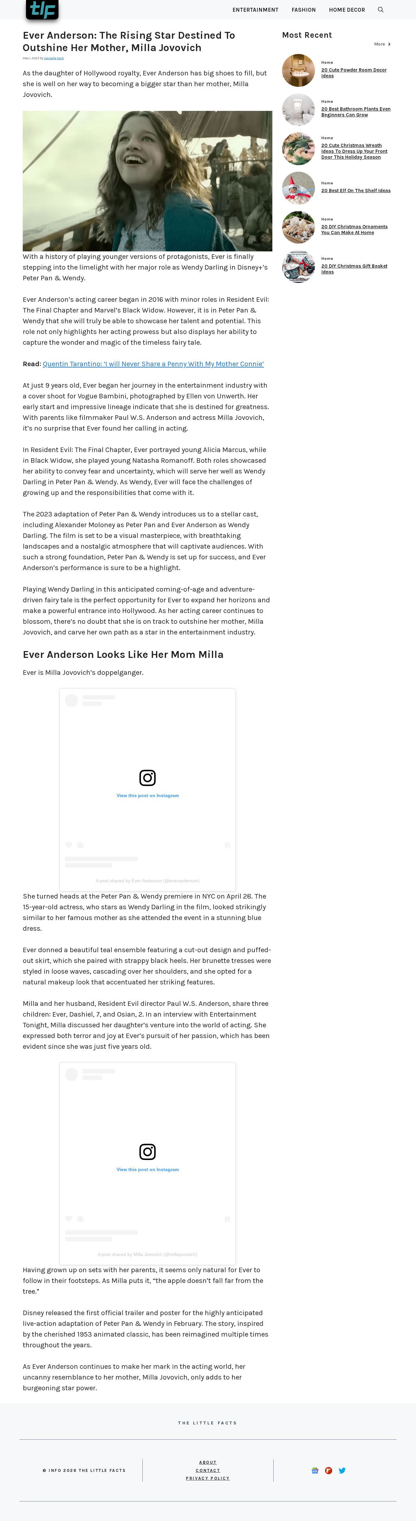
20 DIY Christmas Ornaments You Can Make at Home (354, 229)
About (208, 1462)
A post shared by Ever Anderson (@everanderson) (148, 880)
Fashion (304, 10)
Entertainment (255, 10)
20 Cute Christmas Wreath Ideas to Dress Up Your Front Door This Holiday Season (354, 151)
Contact (208, 1470)
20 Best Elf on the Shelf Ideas (356, 190)
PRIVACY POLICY (208, 1478)
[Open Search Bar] (380, 10)
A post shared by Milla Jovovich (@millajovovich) (147, 1254)
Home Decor (347, 10)
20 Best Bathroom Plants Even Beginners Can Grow (356, 112)
